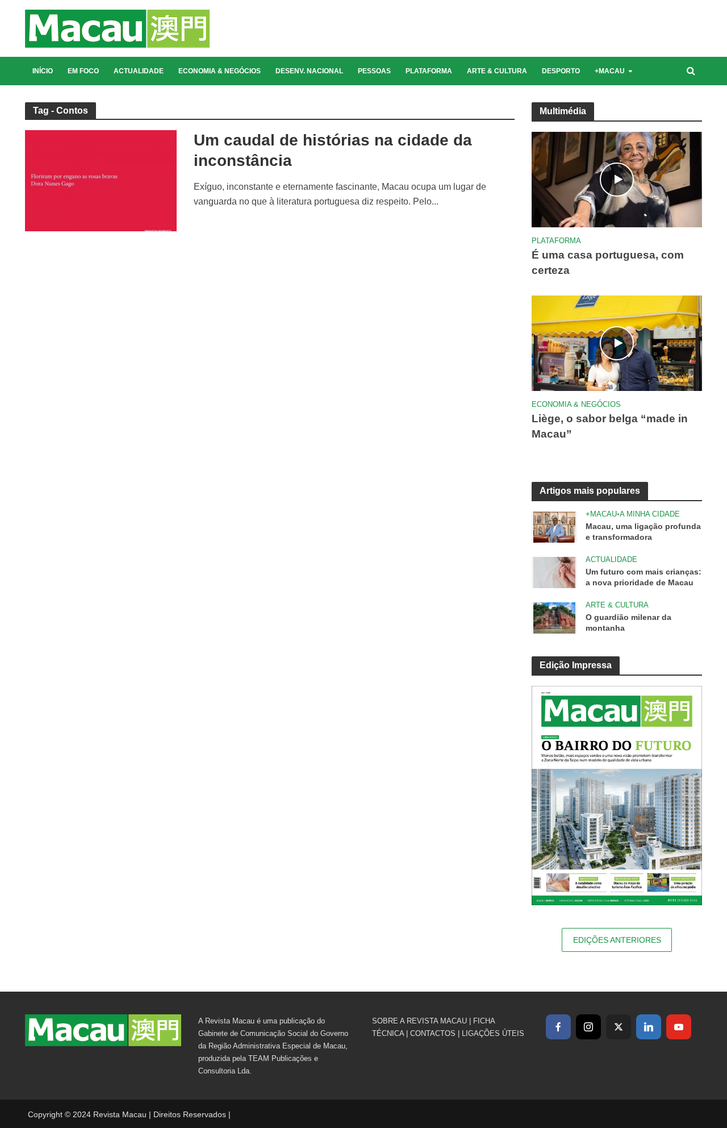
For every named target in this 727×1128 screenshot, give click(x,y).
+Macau (610, 71)
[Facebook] (558, 1026)
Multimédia (563, 111)
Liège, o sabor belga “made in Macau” (610, 426)
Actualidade (139, 71)
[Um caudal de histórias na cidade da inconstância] (101, 180)
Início (42, 71)
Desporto (561, 71)
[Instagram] (588, 1026)
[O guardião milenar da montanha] (554, 617)
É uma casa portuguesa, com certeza (608, 262)
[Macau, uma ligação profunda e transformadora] (554, 526)
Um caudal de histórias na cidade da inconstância (333, 150)
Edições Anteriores (617, 939)
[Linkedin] (648, 1026)
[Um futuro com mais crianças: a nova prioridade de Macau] (554, 572)
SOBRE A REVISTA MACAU (419, 1021)
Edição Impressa (576, 665)
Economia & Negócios (219, 71)
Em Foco (83, 71)
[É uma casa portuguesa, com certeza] (617, 179)
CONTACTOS (433, 1033)
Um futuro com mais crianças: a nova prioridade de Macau (643, 577)
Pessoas (374, 71)
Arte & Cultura (497, 71)
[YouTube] (678, 1026)
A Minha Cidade (650, 514)
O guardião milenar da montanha (628, 622)
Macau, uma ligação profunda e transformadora (643, 532)
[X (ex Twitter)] (618, 1026)
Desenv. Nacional (309, 71)
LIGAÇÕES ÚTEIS (493, 1033)
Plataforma (429, 71)
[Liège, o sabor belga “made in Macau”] (617, 342)
